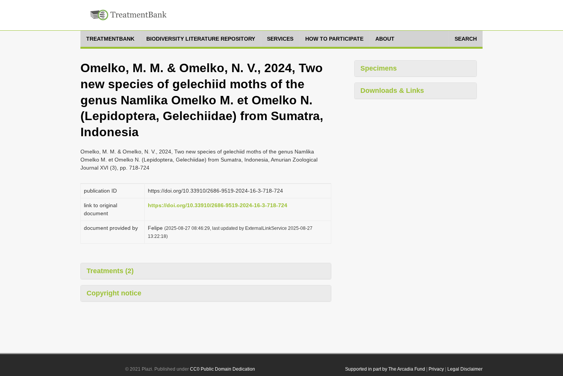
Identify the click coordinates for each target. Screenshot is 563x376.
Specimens (378, 68)
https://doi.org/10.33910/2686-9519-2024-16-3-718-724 (217, 205)
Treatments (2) (110, 271)
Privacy (436, 369)
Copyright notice (114, 293)
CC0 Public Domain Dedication (222, 369)
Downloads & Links (392, 90)
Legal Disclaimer (465, 369)
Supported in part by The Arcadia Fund (385, 369)
